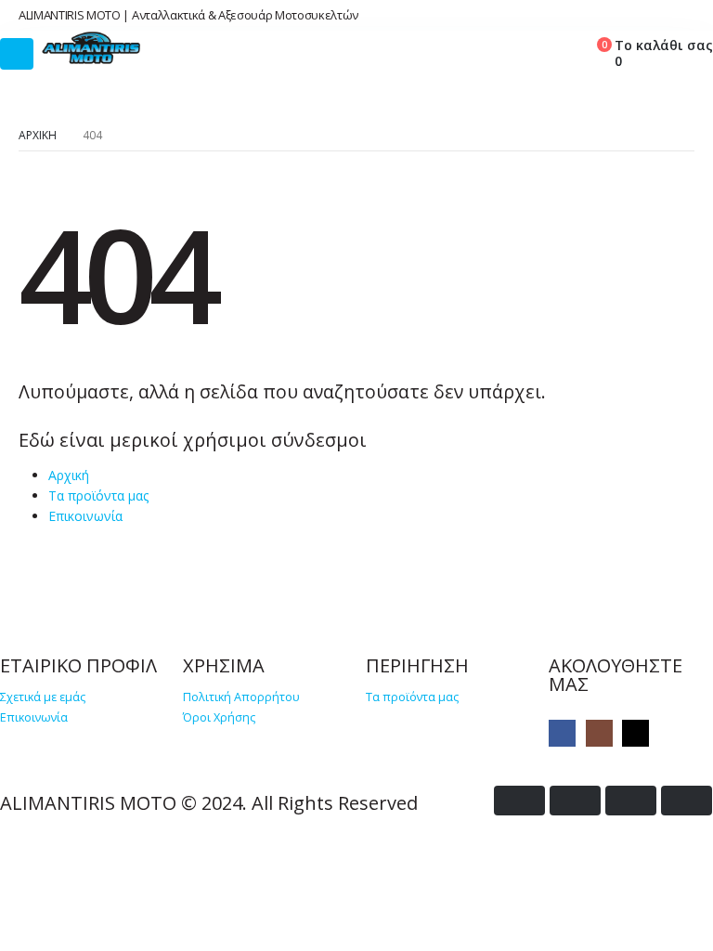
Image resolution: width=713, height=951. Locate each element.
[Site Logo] (92, 48)
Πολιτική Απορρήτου (241, 697)
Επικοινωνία (85, 516)
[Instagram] (599, 733)
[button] (507, 50)
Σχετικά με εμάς (42, 697)
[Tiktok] (635, 733)
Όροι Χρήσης (219, 717)
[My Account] (550, 50)
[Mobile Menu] (16, 54)
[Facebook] (562, 733)
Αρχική (68, 475)
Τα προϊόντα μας (98, 495)
